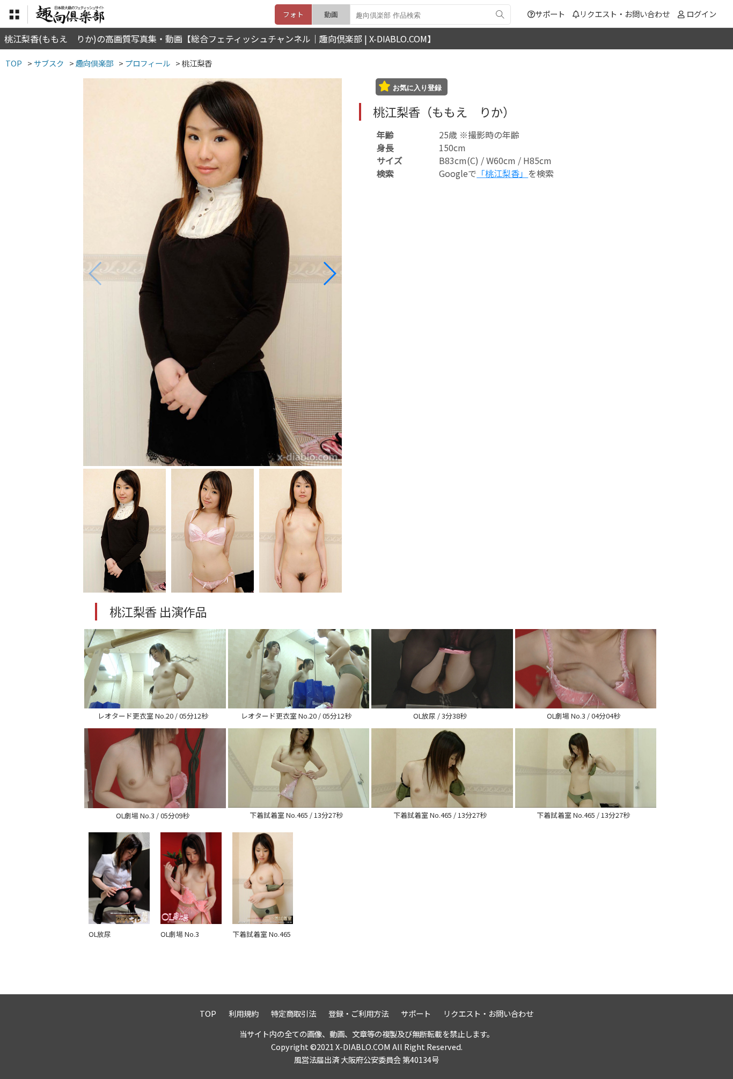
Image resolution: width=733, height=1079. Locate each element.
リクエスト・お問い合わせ (625, 13)
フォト (293, 14)
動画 (331, 14)
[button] (329, 273)
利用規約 (244, 1013)
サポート (550, 13)
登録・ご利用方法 (358, 1013)
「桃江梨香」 (502, 173)
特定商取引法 (293, 1013)
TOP (208, 1013)
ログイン (701, 13)
